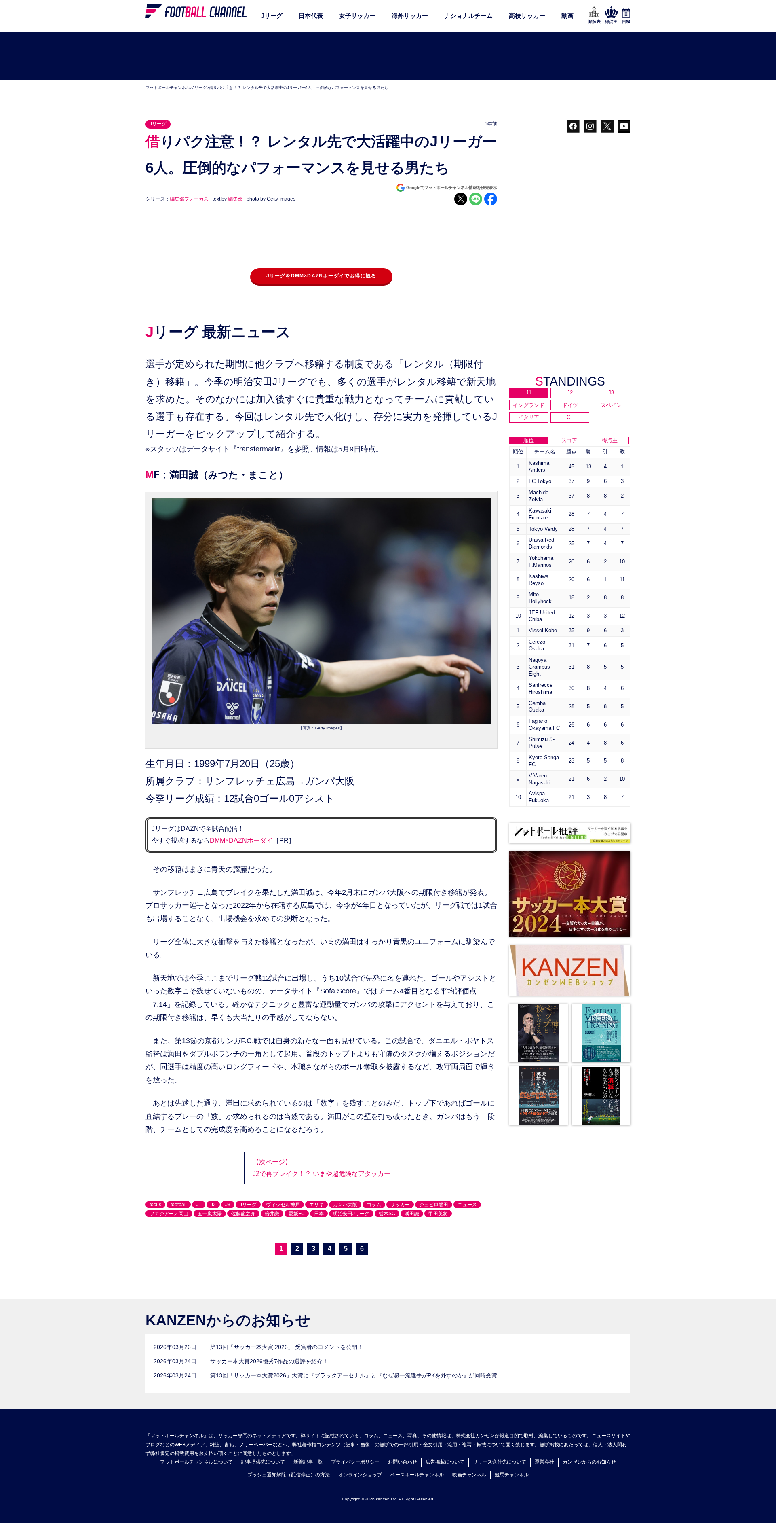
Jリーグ (272, 15)
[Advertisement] (388, 56)
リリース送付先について (499, 1462)
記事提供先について (263, 1462)
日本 (319, 1213)
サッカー (400, 1204)
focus (155, 1204)
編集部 (235, 199)
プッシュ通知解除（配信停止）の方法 (288, 1475)
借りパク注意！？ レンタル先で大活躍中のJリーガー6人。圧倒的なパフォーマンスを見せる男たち (298, 87)
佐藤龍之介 (243, 1213)
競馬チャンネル (512, 1475)
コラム (374, 1204)
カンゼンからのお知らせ (589, 1462)
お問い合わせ (402, 1462)
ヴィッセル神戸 (283, 1204)
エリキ (316, 1204)
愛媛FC (297, 1213)
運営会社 (544, 1462)
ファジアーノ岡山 (169, 1213)
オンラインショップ (360, 1475)
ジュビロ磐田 (433, 1204)
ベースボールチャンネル (417, 1475)
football (179, 1204)
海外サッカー (410, 15)
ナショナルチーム (468, 15)
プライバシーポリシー (355, 1462)
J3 (227, 1204)
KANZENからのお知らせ (228, 1320)
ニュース (467, 1204)
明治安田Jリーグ (351, 1213)
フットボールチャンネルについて (196, 1462)
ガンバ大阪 (345, 1204)
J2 (213, 1204)
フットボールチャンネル (168, 87)
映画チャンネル (469, 1475)
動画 (567, 15)
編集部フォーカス (189, 199)
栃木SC (387, 1213)
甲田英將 (438, 1213)
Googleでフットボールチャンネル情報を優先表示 (451, 187)
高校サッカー (527, 15)
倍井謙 (272, 1213)
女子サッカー (357, 15)
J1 (198, 1204)
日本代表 (311, 15)
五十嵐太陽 (210, 1213)
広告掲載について (445, 1462)
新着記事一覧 (308, 1462)
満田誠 (412, 1213)
